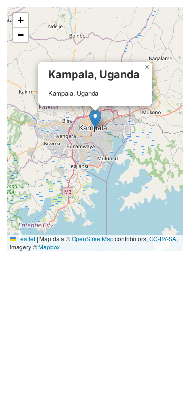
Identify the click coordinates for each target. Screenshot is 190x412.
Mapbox (49, 247)
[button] (95, 119)
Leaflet (25, 238)
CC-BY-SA (162, 238)
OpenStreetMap (93, 238)
